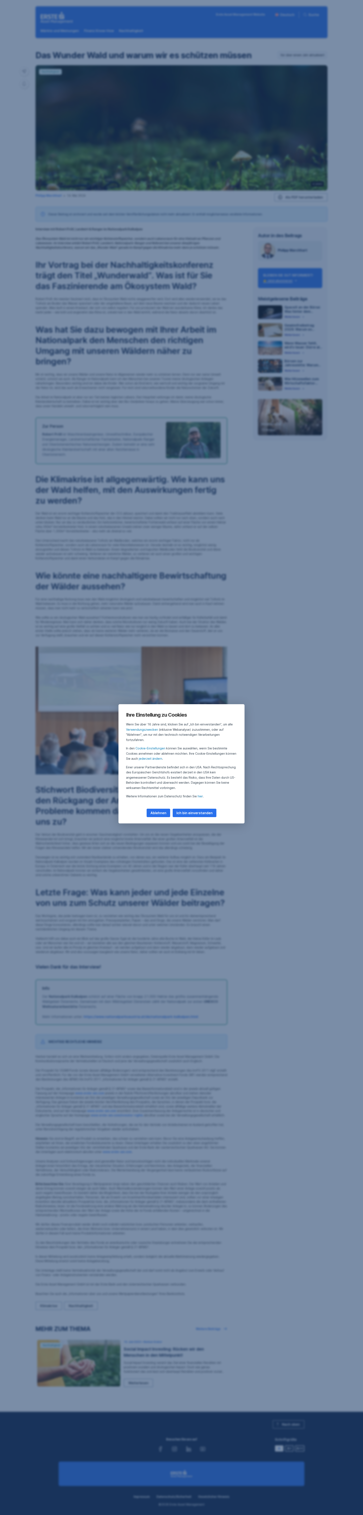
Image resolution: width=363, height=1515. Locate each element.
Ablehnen (158, 813)
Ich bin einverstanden (194, 813)
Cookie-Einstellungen (150, 748)
